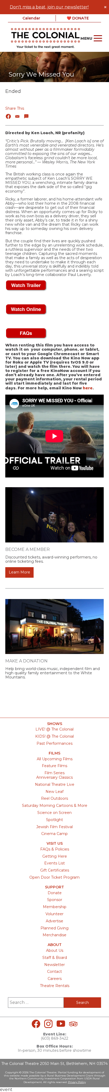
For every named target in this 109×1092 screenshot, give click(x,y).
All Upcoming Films (54, 759)
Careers (55, 978)
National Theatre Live (54, 784)
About (55, 945)
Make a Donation (26, 660)
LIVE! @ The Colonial (54, 729)
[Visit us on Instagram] (48, 1024)
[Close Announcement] (105, 7)
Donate (55, 892)
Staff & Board (54, 957)
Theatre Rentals (54, 985)
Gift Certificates (54, 870)
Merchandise (54, 935)
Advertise (54, 921)
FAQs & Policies (54, 849)
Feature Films (54, 765)
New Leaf (54, 791)
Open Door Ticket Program (54, 877)
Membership (54, 906)
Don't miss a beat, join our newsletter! (49, 6)
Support (54, 887)
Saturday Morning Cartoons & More (54, 805)
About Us (54, 950)
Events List (54, 863)
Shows (54, 724)
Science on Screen (54, 812)
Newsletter (54, 964)
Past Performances (54, 743)
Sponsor (54, 899)
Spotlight (54, 819)
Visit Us (55, 843)
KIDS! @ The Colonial (54, 736)
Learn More (19, 572)
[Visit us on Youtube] (61, 1024)
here (88, 388)
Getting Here (54, 856)
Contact (54, 971)
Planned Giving (54, 928)
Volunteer (54, 914)
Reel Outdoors (54, 798)
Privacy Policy (77, 1082)
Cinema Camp (54, 833)
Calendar (31, 18)
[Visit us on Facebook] (36, 1024)
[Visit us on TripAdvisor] (73, 1024)
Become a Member (27, 549)
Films (54, 753)
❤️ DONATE (78, 18)
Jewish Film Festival (54, 826)
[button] (8, 116)
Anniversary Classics (54, 777)
